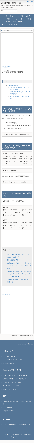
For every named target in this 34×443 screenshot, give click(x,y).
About (24, 344)
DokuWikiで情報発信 (10, 356)
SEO (20, 22)
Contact (30, 344)
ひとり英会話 (7, 407)
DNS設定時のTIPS (13, 85)
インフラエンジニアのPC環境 (12, 359)
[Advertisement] (17, 45)
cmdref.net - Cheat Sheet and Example (15, 375)
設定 (8, 19)
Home (19, 344)
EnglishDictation (8, 411)
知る (11, 16)
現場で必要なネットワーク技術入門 (14, 379)
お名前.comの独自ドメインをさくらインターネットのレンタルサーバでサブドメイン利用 (19, 274)
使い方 (8, 22)
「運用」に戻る (7, 67)
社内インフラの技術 (9, 389)
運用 (14, 22)
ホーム (5, 16)
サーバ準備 (19, 16)
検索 (16, 10)
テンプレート (17, 19)
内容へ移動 (30, 2)
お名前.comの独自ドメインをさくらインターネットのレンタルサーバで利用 (19, 265)
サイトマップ (12, 24)
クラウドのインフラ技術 (11, 386)
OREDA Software (8, 363)
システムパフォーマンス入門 (12, 382)
